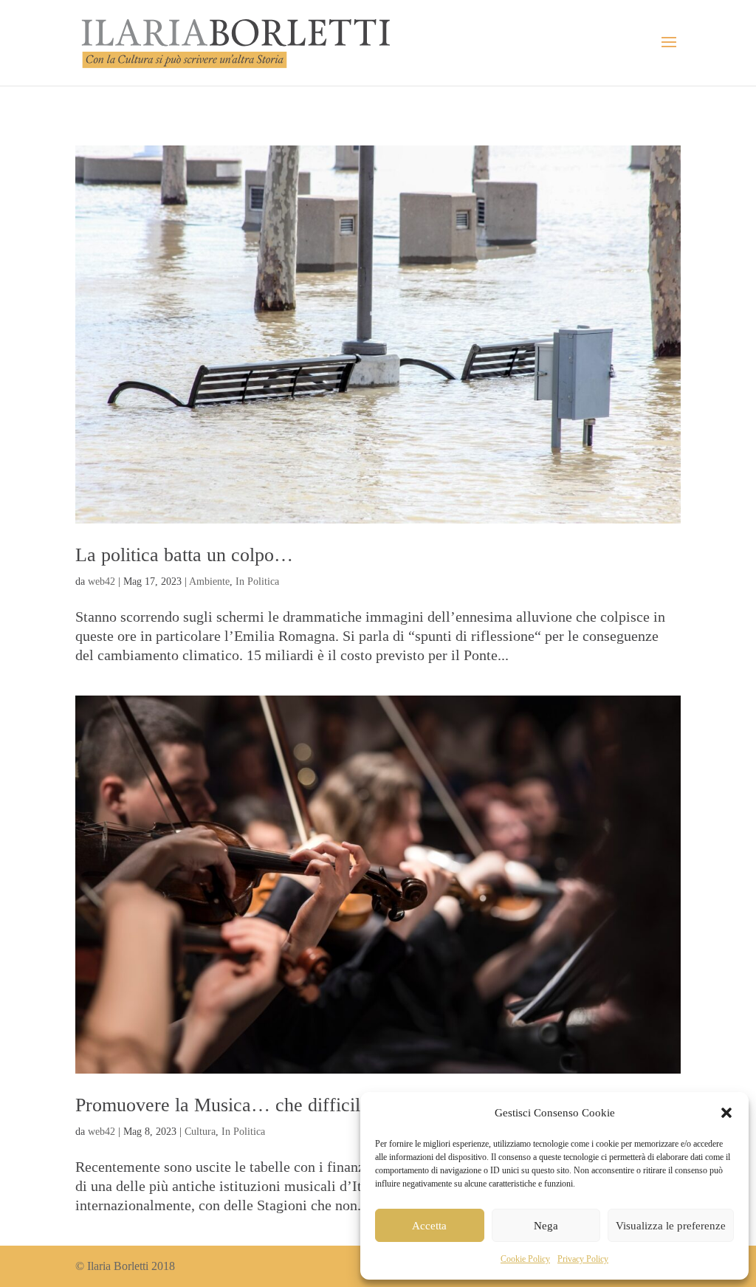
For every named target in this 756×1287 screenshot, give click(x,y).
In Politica (257, 581)
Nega (546, 1226)
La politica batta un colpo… (184, 555)
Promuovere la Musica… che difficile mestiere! (261, 1105)
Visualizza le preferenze (671, 1226)
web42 (101, 581)
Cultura (200, 1131)
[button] (726, 1112)
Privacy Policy (582, 1259)
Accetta (429, 1226)
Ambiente (209, 581)
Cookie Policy (525, 1259)
